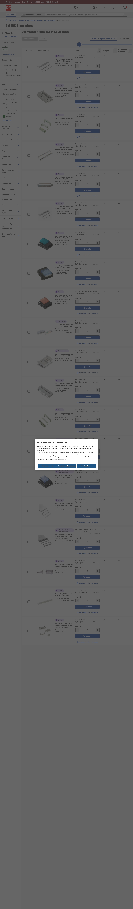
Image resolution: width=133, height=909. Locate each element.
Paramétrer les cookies (67, 466)
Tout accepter (47, 466)
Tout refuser (86, 466)
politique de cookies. (61, 459)
